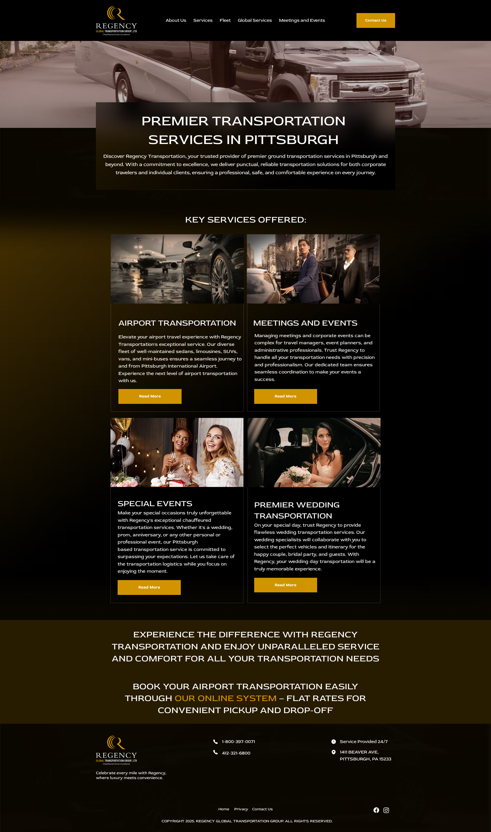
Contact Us (262, 809)
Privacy (241, 809)
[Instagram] (386, 810)
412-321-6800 (236, 753)
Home (224, 809)
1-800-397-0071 (238, 742)
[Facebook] (376, 810)
